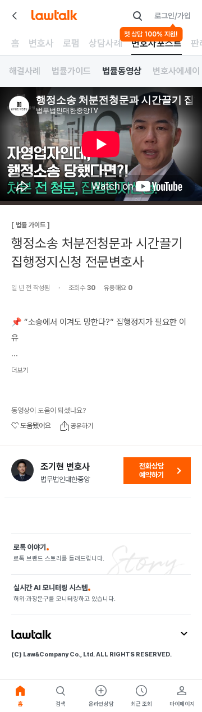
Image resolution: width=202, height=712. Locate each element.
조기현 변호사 (65, 466)
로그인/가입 (172, 15)
